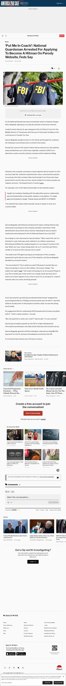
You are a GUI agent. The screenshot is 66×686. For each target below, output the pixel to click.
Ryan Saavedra (9, 61)
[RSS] (23, 667)
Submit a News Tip (49, 636)
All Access (6, 628)
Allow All (47, 682)
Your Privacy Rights (49, 622)
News (4, 622)
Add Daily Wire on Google (34, 115)
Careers (26, 630)
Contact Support (28, 633)
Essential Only (59, 682)
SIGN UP (62, 35)
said (20, 271)
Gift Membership (28, 636)
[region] (33, 680)
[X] (9, 667)
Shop (4, 630)
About (25, 622)
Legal (45, 625)
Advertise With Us (28, 625)
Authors (26, 628)
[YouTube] (18, 667)
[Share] (59, 68)
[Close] (63, 676)
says (42, 183)
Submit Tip (33, 561)
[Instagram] (14, 667)
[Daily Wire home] (33, 36)
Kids (4, 633)
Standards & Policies (49, 633)
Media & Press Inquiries (50, 628)
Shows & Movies (7, 625)
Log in (43, 419)
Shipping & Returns (49, 630)
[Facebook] (5, 667)
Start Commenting (33, 413)
